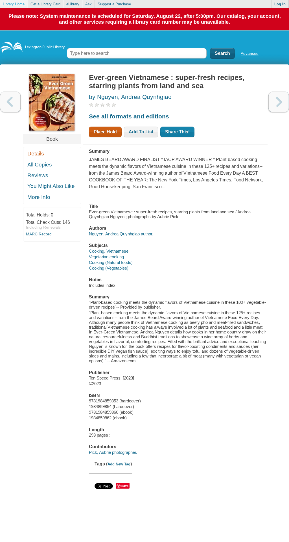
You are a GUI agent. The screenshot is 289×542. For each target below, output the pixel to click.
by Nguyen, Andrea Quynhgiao (130, 97)
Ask (88, 4)
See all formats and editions (129, 116)
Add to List (141, 131)
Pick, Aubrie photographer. (113, 452)
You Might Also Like (51, 186)
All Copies (39, 165)
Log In (280, 4)
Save (124, 486)
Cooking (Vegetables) (108, 268)
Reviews (37, 175)
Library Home (14, 4)
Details (35, 154)
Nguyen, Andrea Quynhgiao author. (121, 233)
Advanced (250, 53)
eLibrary (72, 4)
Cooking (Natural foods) (111, 262)
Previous (10, 102)
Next (278, 102)
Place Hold (105, 131)
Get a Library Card (45, 4)
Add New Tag (119, 464)
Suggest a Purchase (114, 4)
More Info (38, 197)
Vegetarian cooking (106, 256)
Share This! (177, 131)
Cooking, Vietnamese (108, 251)
